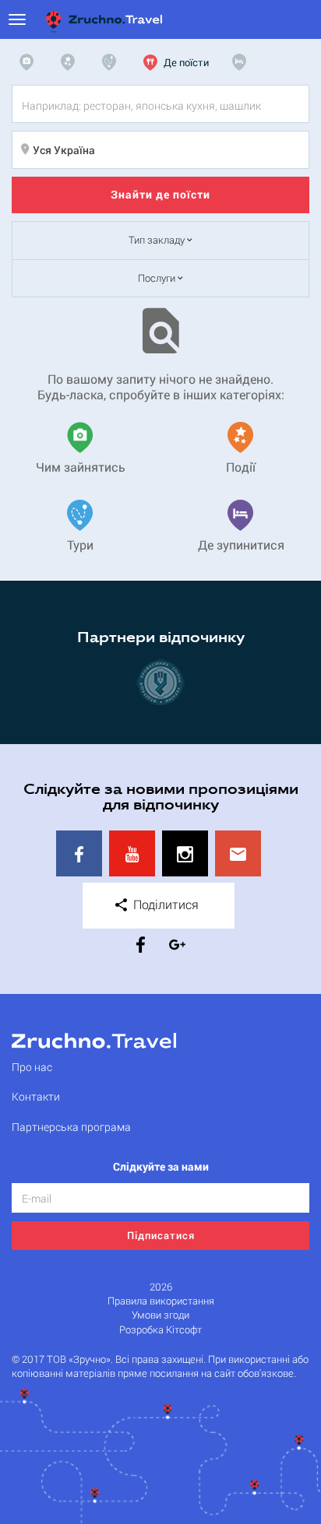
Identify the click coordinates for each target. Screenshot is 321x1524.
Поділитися (164, 904)
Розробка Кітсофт (160, 1329)
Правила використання (161, 1301)
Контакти (36, 1096)
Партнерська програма (71, 1126)
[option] (160, 681)
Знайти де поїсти (160, 194)
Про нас (32, 1066)
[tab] (30, 62)
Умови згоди (160, 1315)
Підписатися (161, 1235)
